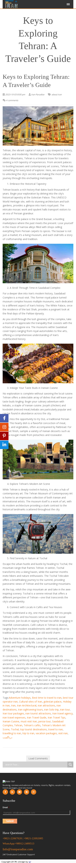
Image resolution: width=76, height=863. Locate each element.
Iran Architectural (26, 705)
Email (6, 807)
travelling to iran (12, 733)
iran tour (65, 709)
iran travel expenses (14, 717)
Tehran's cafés (32, 725)
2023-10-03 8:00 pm (15, 94)
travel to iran (55, 729)
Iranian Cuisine (11, 721)
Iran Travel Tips (56, 717)
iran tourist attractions (38, 713)
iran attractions (46, 705)
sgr (29, 861)
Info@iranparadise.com (18, 849)
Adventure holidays (20, 697)
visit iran (63, 733)
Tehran (18, 725)
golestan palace (52, 701)
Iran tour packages (13, 713)
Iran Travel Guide (36, 717)
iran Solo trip (51, 709)
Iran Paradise (37, 94)
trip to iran (28, 733)
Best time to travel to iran (47, 697)
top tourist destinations (33, 729)
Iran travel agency (62, 713)
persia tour (44, 721)
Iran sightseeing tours (30, 709)
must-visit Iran (29, 721)
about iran (57, 94)
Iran (13, 705)
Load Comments (38, 758)
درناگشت (7, 737)
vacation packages (46, 733)
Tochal (15, 729)
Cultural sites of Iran (30, 701)
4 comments (12, 100)
